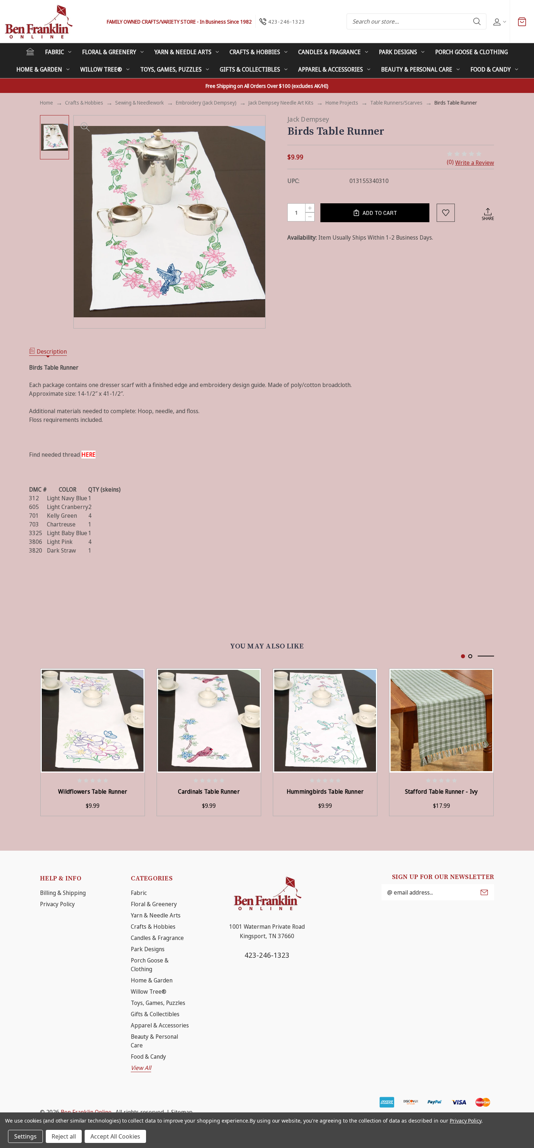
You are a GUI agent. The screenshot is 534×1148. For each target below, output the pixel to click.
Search (477, 21)
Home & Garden (39, 69)
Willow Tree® (101, 69)
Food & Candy (490, 69)
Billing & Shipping (63, 893)
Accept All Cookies (115, 1136)
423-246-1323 (267, 955)
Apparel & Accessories (330, 69)
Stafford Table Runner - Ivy (441, 791)
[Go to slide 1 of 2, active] (463, 656)
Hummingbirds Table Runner (325, 791)
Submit (484, 892)
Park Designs (398, 52)
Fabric (54, 52)
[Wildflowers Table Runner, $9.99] (92, 721)
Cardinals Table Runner (209, 791)
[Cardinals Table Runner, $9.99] (209, 721)
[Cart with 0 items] (522, 21)
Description (52, 351)
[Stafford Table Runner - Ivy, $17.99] (441, 721)
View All (141, 1068)
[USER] (499, 21)
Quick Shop (144, 680)
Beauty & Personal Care (416, 69)
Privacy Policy (57, 904)
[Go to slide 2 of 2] (470, 656)
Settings (25, 1136)
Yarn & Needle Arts (182, 52)
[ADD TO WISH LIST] (446, 213)
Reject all (64, 1136)
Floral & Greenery (109, 52)
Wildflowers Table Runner (92, 791)
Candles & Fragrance (329, 52)
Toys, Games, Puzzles (171, 69)
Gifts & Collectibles (250, 69)
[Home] (30, 52)
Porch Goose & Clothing (471, 52)
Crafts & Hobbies (255, 52)
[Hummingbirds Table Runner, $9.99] (325, 721)
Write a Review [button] (474, 163)
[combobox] (416, 21)
